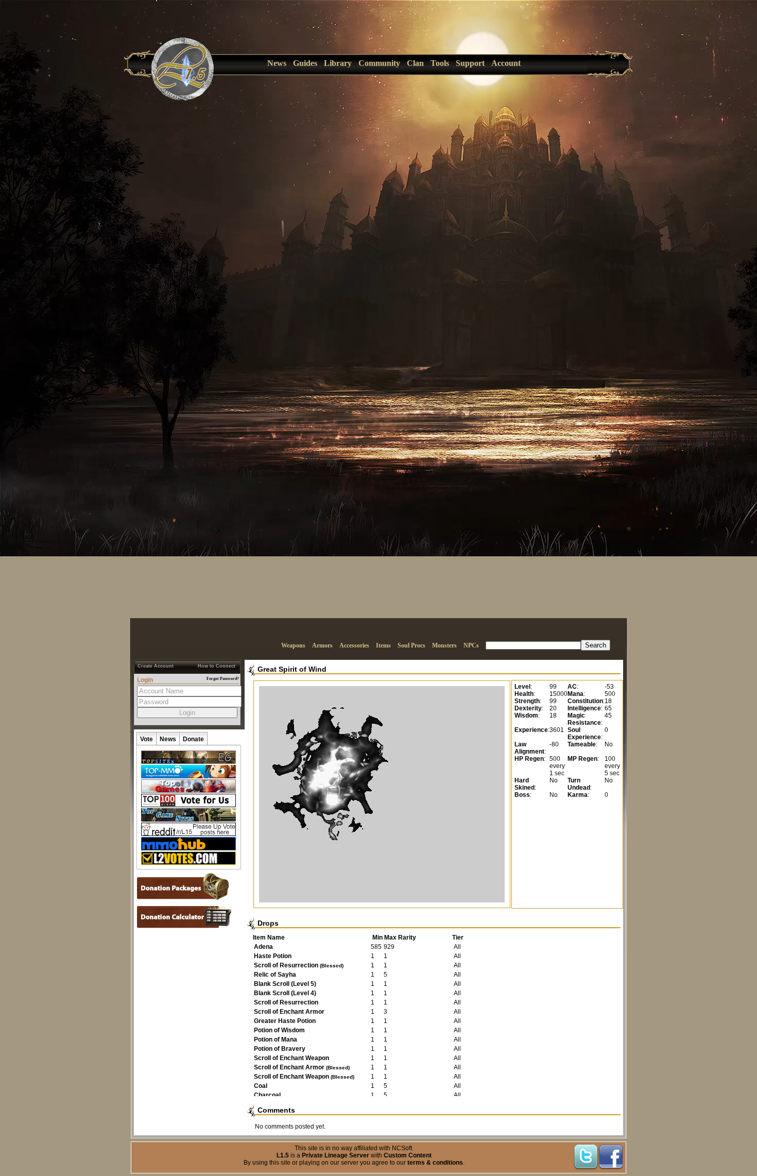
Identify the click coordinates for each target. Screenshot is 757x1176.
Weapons (293, 645)
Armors (322, 645)
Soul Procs (411, 645)
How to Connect (216, 666)
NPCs (471, 645)
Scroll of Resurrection (298, 965)
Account (506, 63)
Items (383, 645)
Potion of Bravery (279, 1048)
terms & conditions (435, 1162)
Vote (146, 739)
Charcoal (267, 1095)
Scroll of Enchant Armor (289, 1011)
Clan (415, 63)
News (276, 63)
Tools (440, 63)
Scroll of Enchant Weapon (291, 1058)
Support (470, 63)
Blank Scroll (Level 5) (285, 983)
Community (379, 63)
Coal (260, 1085)
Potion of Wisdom (279, 1030)
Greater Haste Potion (285, 1021)
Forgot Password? (223, 678)
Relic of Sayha (275, 974)
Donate (193, 739)
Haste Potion (272, 956)
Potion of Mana (275, 1039)
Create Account (155, 666)
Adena (263, 946)
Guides (305, 63)
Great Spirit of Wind (291, 669)
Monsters (444, 645)
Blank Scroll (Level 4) (285, 993)
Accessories (354, 645)
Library (338, 63)
